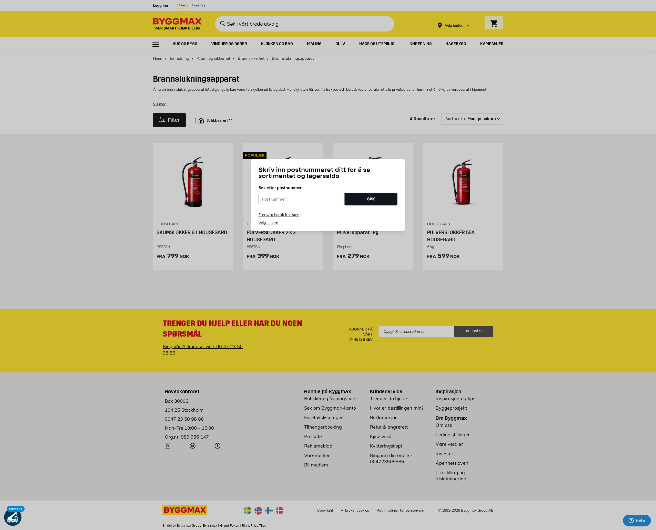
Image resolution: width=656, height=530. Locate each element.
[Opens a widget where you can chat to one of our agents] (637, 521)
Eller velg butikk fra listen (279, 214)
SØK (371, 198)
